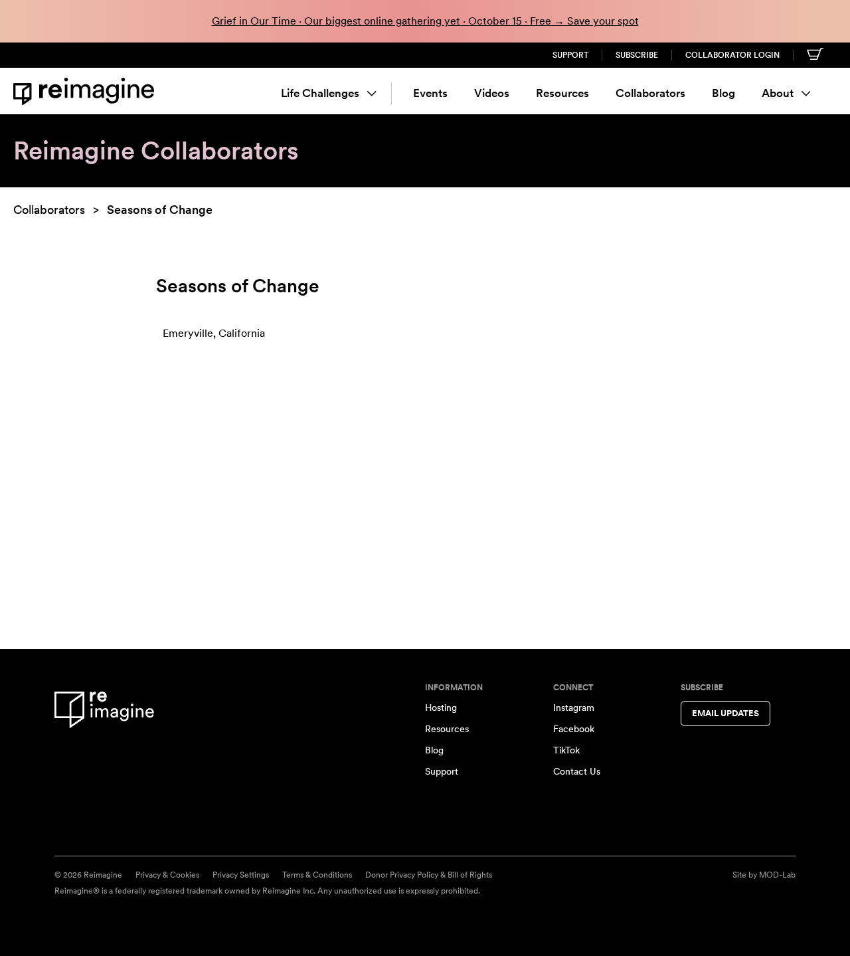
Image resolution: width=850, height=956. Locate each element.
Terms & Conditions (317, 875)
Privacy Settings (240, 875)
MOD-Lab (777, 875)
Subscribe (637, 55)
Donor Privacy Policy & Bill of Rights (428, 875)
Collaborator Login (732, 55)
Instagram (573, 707)
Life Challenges (320, 93)
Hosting (441, 707)
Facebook (573, 728)
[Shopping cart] (815, 54)
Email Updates (725, 713)
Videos (491, 93)
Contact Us (576, 771)
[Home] (86, 91)
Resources (562, 93)
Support (570, 55)
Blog (723, 93)
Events (430, 93)
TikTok (566, 750)
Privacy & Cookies (167, 875)
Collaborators (650, 93)
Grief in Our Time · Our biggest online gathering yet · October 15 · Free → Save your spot (425, 21)
